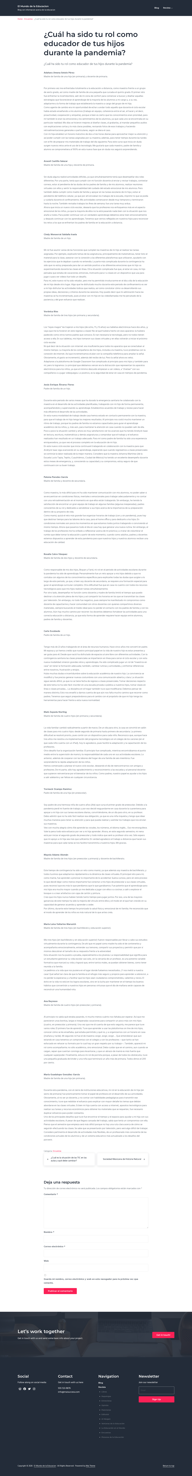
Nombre (49, 1232)
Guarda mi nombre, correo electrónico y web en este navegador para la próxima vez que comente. (91, 1281)
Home (20, 19)
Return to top (168, 1465)
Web (46, 1261)
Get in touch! (163, 1335)
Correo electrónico (54, 1247)
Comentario (51, 1194)
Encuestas (28, 19)
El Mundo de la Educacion (33, 6)
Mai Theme (90, 1465)
